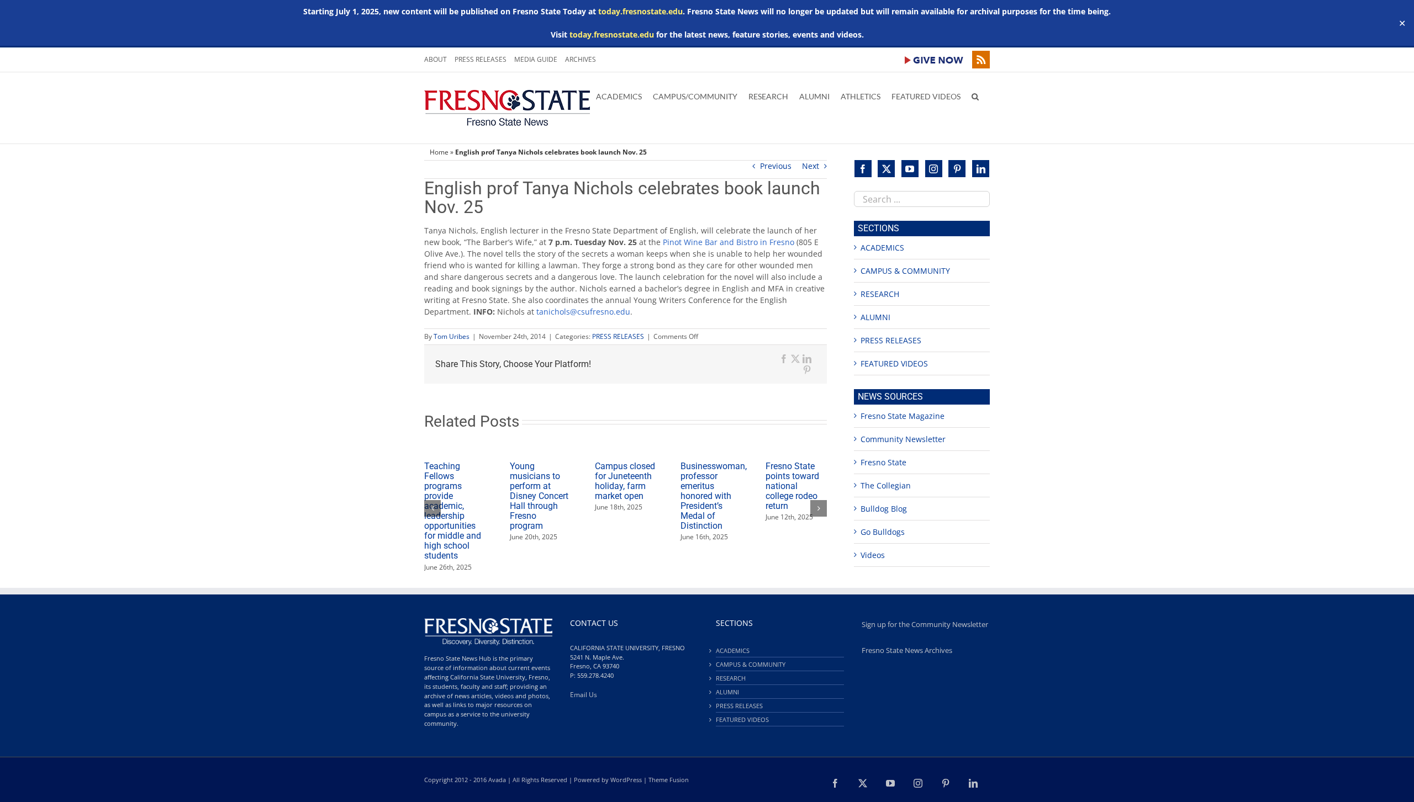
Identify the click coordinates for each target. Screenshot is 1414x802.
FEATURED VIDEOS (894, 363)
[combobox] (922, 199)
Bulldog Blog (884, 508)
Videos (873, 555)
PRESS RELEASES (618, 336)
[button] (975, 95)
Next (810, 166)
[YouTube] (910, 168)
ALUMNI (875, 317)
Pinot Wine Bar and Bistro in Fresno (729, 242)
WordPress (626, 780)
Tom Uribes (451, 336)
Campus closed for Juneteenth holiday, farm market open (625, 481)
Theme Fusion (668, 780)
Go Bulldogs (883, 532)
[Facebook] (863, 168)
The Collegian (886, 485)
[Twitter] (886, 168)
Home (439, 152)
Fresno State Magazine (903, 416)
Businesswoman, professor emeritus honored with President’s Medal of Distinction (713, 496)
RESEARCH (880, 294)
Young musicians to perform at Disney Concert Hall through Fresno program (539, 496)
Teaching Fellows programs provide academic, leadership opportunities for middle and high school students (452, 511)
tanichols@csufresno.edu (583, 311)
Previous (776, 166)
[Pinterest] (956, 168)
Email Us (583, 694)
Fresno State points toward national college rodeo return (792, 486)
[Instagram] (933, 168)
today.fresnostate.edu (640, 11)
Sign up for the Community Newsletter (925, 624)
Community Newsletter (903, 439)
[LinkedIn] (980, 168)
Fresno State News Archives (907, 650)
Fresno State (883, 462)
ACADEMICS (882, 247)
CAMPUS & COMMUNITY (905, 270)
